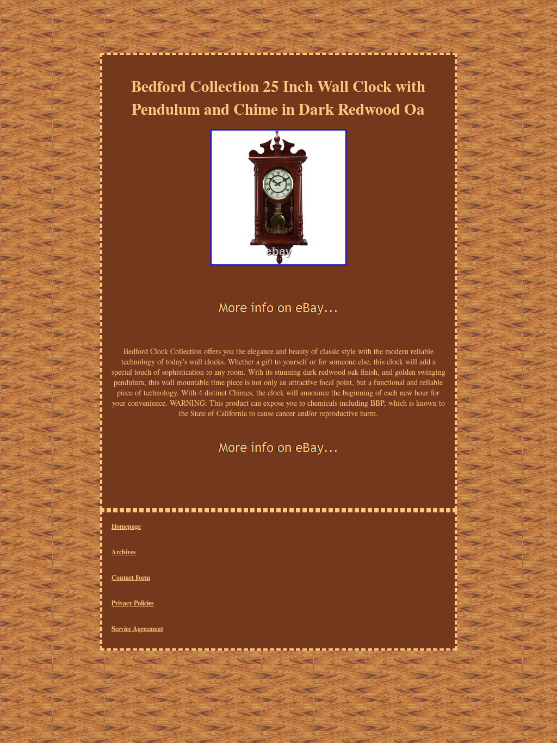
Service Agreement (137, 628)
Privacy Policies (133, 603)
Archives (124, 551)
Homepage (126, 526)
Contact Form (131, 577)
